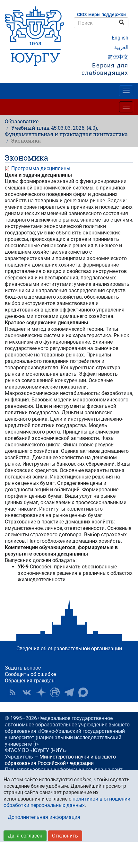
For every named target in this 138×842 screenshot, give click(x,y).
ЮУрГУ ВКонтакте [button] (27, 692)
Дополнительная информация (44, 817)
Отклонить (65, 836)
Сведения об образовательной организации (69, 648)
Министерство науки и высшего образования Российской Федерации (60, 760)
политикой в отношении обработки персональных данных (67, 802)
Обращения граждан (30, 681)
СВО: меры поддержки (101, 14)
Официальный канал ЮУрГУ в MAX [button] (83, 692)
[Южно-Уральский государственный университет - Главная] (34, 36)
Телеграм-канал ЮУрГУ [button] (69, 692)
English (120, 38)
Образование (22, 121)
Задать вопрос (23, 668)
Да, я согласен (25, 836)
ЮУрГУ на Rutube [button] (55, 692)
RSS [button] (12, 692)
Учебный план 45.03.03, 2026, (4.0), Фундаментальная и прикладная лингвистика (66, 130)
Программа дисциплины (40, 168)
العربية (121, 47)
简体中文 (118, 57)
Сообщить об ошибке (30, 674)
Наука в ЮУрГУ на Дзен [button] (41, 692)
